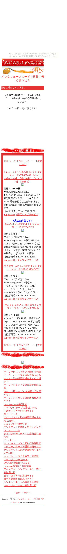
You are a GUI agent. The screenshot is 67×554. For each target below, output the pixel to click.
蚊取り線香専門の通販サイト (19, 475)
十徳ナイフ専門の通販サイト (19, 411)
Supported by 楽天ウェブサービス (21, 214)
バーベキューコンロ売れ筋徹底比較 (22, 443)
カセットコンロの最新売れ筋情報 (21, 456)
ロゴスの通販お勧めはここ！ (19, 479)
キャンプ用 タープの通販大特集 (20, 407)
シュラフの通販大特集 (15, 423)
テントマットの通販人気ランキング (22, 427)
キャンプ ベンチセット (16, 459)
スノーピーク (11, 414)
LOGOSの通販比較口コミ (17, 462)
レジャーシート (12, 430)
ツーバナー (9, 440)
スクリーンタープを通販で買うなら (22, 446)
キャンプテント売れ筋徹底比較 (20, 485)
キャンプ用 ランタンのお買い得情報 (22, 372)
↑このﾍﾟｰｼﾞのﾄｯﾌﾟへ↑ (22, 493)
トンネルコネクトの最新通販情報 (21, 482)
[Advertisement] (23, 130)
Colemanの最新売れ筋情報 (17, 466)
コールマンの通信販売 (15, 404)
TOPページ (9, 161)
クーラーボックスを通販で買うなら (22, 375)
